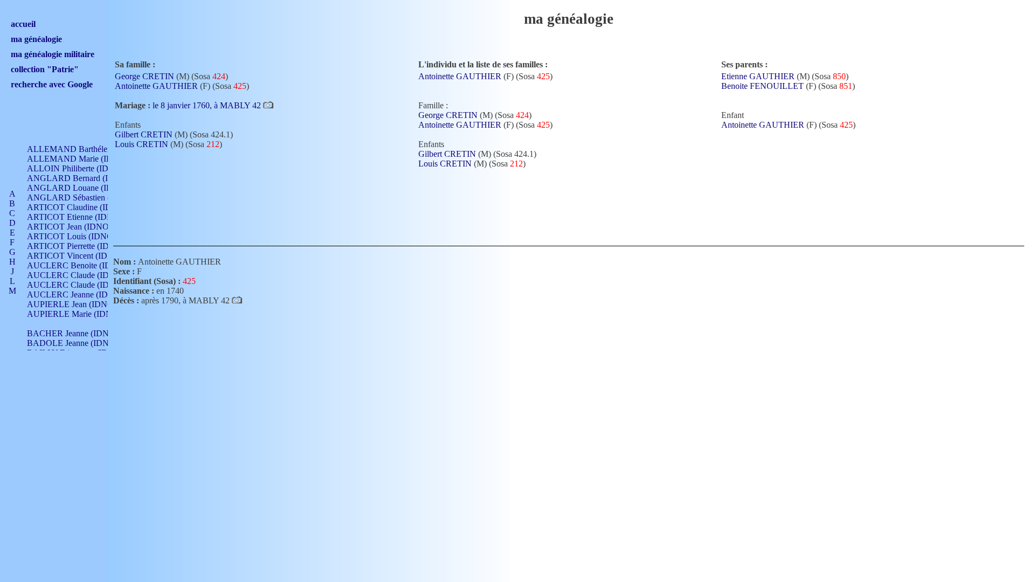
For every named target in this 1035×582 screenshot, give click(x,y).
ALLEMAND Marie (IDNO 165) (85, 158)
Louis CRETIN (141, 144)
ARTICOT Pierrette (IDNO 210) (83, 246)
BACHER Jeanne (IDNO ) (73, 333)
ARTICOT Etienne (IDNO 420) (82, 216)
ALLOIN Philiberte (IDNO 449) (83, 168)
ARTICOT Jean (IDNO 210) (77, 226)
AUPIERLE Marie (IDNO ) (75, 313)
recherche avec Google (52, 84)
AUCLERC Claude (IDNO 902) (83, 275)
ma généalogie (36, 39)
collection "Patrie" (45, 69)
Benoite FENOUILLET (762, 86)
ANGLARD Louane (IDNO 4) (81, 187)
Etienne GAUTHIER (758, 76)
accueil (23, 24)
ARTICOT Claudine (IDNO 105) (84, 207)
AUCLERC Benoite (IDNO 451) (84, 265)
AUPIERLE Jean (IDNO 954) (79, 304)
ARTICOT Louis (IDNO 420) (79, 236)
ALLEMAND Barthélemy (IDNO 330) (95, 149)
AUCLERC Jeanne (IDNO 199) (83, 294)
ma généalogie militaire (52, 54)
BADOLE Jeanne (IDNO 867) (80, 343)
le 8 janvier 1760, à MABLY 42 (208, 105)
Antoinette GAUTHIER (156, 86)
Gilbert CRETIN (143, 134)
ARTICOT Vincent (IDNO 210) (82, 255)
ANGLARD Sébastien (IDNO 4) (84, 197)
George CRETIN (144, 76)
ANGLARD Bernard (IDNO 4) (81, 178)
